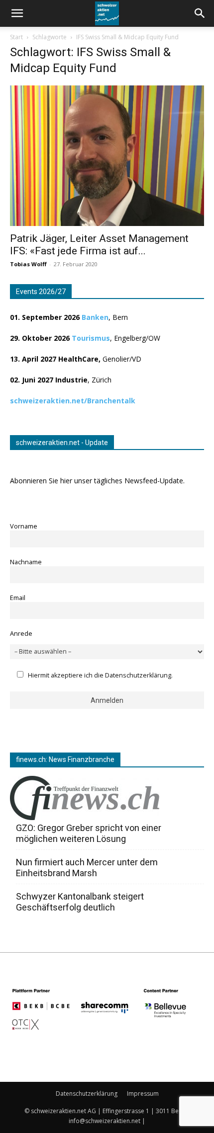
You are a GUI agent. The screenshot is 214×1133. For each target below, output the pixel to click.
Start (16, 37)
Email (17, 598)
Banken (95, 317)
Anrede (21, 633)
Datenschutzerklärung (86, 1093)
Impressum (143, 1093)
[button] (200, 13)
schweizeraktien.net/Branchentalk (72, 400)
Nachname (26, 562)
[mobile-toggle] (17, 13)
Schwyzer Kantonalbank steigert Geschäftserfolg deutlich (80, 901)
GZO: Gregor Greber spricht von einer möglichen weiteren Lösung (88, 833)
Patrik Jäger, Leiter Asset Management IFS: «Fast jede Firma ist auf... (99, 244)
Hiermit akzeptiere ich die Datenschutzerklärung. (100, 675)
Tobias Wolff (28, 264)
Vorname (23, 526)
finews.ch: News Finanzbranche (65, 759)
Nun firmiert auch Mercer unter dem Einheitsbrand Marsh (87, 867)
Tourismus (91, 338)
